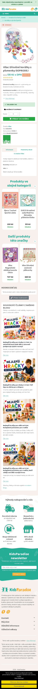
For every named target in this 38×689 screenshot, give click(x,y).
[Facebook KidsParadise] (3, 611)
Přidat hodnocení (19, 298)
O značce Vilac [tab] (19, 153)
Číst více (5, 355)
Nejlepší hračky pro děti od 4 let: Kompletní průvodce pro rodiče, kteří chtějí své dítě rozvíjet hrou (18, 470)
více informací (31, 640)
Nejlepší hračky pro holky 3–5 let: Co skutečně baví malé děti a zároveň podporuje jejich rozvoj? (17, 344)
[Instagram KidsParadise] (8, 611)
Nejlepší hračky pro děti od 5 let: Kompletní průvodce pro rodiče (16, 426)
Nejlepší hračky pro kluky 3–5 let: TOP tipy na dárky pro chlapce (18, 386)
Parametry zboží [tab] (26, 150)
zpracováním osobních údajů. (27, 570)
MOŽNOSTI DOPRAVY (12, 109)
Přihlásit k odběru (19, 574)
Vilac (9, 126)
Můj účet (5, 621)
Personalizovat (19, 686)
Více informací (19, 678)
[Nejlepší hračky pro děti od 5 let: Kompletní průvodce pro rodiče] (19, 411)
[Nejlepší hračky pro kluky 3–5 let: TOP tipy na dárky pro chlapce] (19, 370)
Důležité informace (10, 625)
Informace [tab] (9, 150)
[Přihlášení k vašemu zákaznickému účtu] (32, 9)
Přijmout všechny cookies (19, 682)
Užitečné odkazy (9, 629)
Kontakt (5, 618)
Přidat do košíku (19, 119)
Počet (5, 114)
